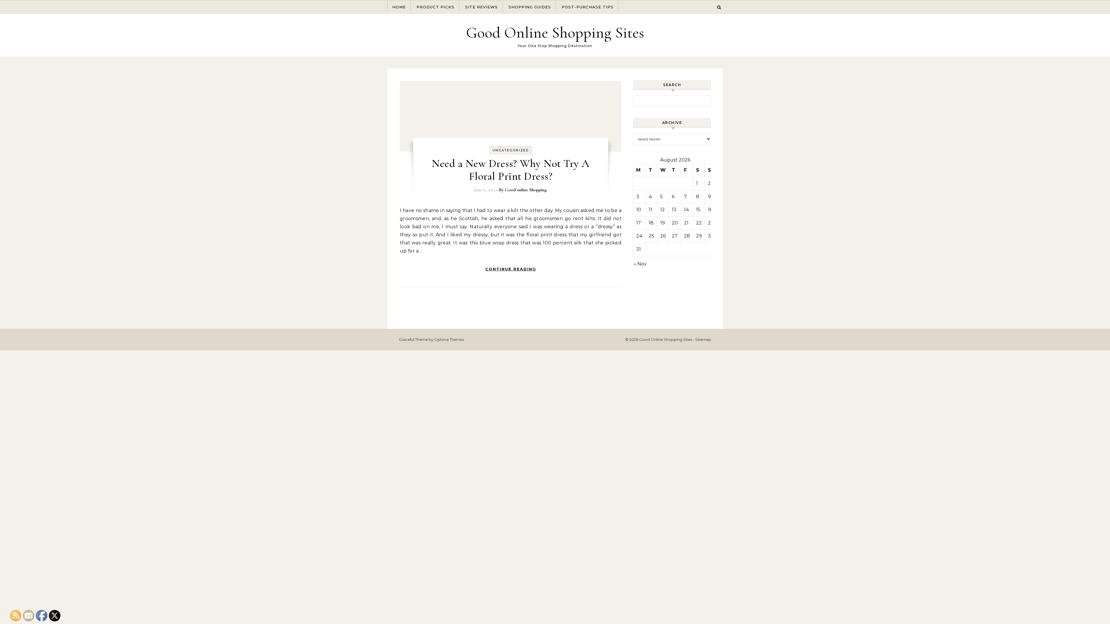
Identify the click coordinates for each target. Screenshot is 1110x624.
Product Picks (435, 7)
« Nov (640, 264)
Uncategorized (511, 150)
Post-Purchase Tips (587, 7)
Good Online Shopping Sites (555, 32)
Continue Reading (510, 269)
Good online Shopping (526, 190)
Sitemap (703, 339)
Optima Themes (449, 339)
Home (399, 7)
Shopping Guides (529, 7)
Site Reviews (481, 7)
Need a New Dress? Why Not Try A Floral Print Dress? (511, 170)
